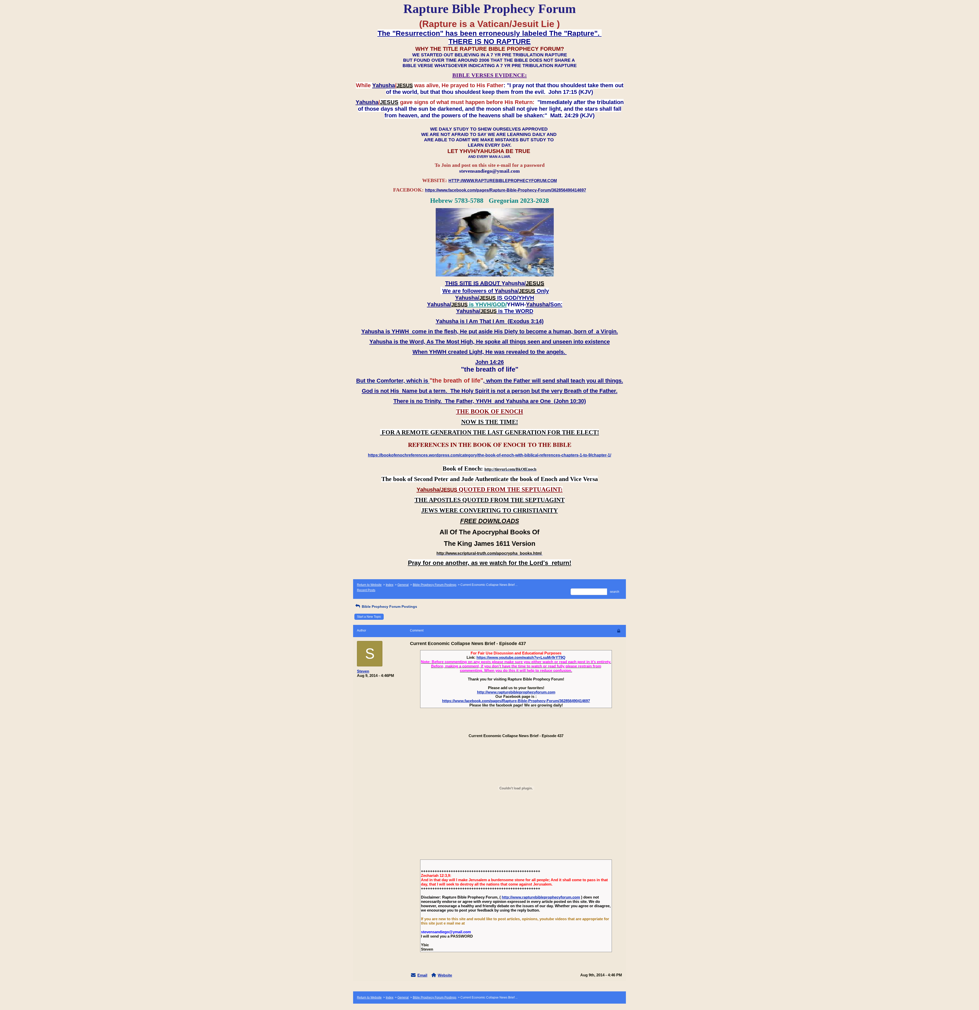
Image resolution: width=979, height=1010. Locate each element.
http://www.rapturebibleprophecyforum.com (516, 692)
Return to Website (369, 585)
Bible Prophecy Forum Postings (434, 585)
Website (445, 975)
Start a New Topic (369, 616)
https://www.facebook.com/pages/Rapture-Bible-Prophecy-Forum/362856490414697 (516, 701)
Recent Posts (366, 590)
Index (389, 585)
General (403, 585)
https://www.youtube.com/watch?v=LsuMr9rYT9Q (520, 657)
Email (422, 975)
